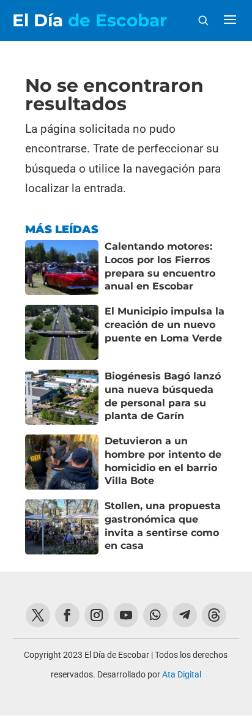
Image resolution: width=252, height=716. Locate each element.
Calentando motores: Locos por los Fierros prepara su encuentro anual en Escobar (160, 266)
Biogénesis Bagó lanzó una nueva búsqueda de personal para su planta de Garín (163, 396)
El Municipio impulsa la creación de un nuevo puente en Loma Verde (164, 324)
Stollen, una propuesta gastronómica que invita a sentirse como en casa (163, 525)
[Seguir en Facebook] (67, 615)
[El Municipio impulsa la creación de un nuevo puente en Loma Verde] (61, 332)
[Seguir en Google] (214, 615)
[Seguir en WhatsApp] (155, 615)
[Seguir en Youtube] (126, 615)
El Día (89, 20)
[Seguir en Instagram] (96, 615)
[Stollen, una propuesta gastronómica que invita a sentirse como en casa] (61, 526)
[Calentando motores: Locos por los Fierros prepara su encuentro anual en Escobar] (61, 267)
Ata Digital (181, 674)
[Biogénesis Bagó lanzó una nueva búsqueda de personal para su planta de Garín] (61, 397)
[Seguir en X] (38, 615)
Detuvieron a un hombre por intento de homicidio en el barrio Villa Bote (163, 461)
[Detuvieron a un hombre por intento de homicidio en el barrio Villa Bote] (61, 462)
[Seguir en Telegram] (184, 615)
